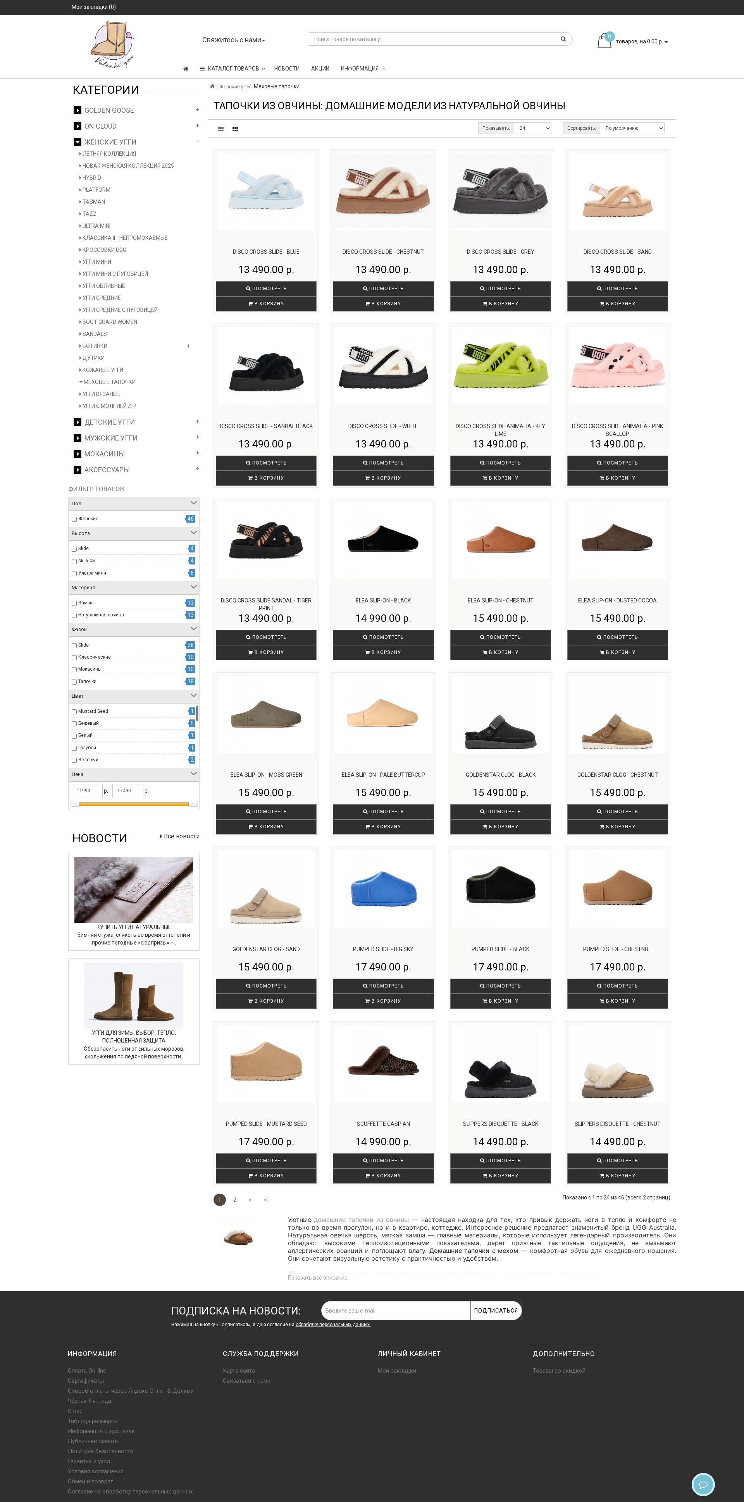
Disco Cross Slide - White (383, 426)
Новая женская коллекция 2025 (127, 166)
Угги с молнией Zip (108, 406)
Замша (86, 603)
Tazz (88, 214)
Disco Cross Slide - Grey (500, 252)
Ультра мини (92, 573)
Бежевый (88, 723)
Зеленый (88, 759)
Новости (287, 68)
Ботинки (94, 346)
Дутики (93, 358)
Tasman (93, 202)
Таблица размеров (93, 1421)
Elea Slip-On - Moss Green (266, 775)
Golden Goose (107, 110)
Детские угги (108, 422)
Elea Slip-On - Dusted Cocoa (617, 600)
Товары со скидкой (559, 1370)
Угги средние (101, 298)
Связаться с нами (246, 1380)
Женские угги (108, 142)
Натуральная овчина (101, 615)
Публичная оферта (93, 1441)
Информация (360, 68)
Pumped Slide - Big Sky (383, 949)
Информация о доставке (101, 1431)
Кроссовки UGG (103, 250)
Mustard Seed (93, 711)
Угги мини (96, 262)
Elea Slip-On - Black (383, 600)
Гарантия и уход (89, 1461)
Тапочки (87, 681)
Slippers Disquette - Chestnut (618, 1124)
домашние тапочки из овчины (361, 1219)
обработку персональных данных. (333, 1324)
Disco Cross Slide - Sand (618, 252)
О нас (75, 1410)
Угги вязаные (101, 394)
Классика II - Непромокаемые (124, 238)
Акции (320, 68)
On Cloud (99, 126)
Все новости (181, 836)
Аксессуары (105, 470)
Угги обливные (103, 286)
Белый (85, 735)
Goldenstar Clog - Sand (266, 949)
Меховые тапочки (109, 382)
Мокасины (103, 454)
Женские (88, 518)
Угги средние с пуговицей (119, 310)
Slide (83, 548)
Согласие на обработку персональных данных (130, 1491)
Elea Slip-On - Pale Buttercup (383, 775)
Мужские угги (109, 438)
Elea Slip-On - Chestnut (501, 600)
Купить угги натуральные (133, 927)
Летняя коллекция (108, 154)
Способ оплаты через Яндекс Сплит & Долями (131, 1390)
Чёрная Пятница (89, 1400)
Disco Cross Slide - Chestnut (383, 252)
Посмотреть (269, 288)
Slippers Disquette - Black (500, 1124)
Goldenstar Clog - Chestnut (617, 775)
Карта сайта (239, 1370)
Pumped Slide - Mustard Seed (266, 1124)
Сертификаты (86, 1380)
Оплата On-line (87, 1370)
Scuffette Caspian (383, 1124)
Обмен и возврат (90, 1481)
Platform (95, 190)
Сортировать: (581, 128)
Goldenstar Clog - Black (501, 775)
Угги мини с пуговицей (114, 274)
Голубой (87, 747)
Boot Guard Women (109, 322)
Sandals (94, 334)
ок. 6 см (87, 560)
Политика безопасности (100, 1451)
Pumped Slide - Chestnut (617, 949)
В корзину (268, 303)
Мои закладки (397, 1370)
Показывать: (496, 128)
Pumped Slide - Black (500, 949)
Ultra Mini (95, 226)
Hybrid (91, 178)
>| (266, 1200)
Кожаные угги (102, 370)
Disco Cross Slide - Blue (266, 252)
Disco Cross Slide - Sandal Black (266, 426)
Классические (94, 657)
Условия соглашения (96, 1471)
